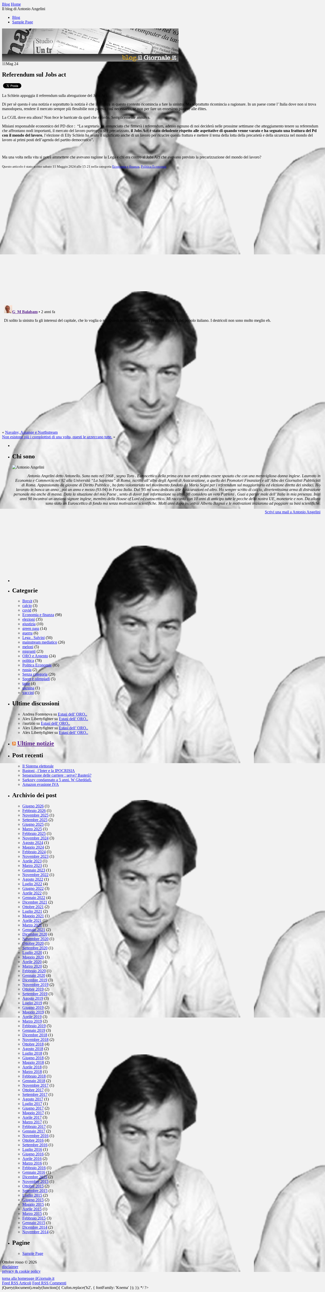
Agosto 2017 (32, 1099)
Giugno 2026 (33, 806)
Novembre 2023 (35, 856)
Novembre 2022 (35, 875)
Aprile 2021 (32, 920)
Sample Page (22, 22)
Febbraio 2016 (34, 1168)
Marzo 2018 (32, 1071)
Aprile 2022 (32, 893)
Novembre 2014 (35, 1232)
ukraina (28, 688)
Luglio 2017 (32, 1103)
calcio (27, 605)
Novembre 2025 (35, 815)
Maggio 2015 (33, 1204)
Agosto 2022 (32, 879)
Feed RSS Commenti (49, 1283)
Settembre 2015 (34, 1190)
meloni (27, 647)
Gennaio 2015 (33, 1223)
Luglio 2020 (32, 952)
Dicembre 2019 (34, 980)
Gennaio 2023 (33, 870)
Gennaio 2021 (33, 929)
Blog (16, 17)
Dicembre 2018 (34, 1035)
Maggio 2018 (33, 1062)
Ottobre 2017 (33, 1090)
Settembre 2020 (34, 948)
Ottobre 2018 (33, 1044)
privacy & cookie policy (21, 1271)
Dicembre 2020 (34, 934)
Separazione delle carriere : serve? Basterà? (56, 775)
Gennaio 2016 (33, 1172)
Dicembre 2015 (34, 1177)
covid (26, 610)
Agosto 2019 (32, 998)
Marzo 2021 (32, 925)
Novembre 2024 (35, 838)
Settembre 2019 (34, 994)
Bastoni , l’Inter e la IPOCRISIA (48, 770)
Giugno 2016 (33, 1154)
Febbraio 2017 (34, 1126)
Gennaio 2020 (33, 975)
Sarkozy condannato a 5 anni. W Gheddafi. (57, 780)
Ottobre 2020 (33, 943)
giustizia (29, 624)
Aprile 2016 (32, 1158)
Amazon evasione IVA (40, 784)
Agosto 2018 (32, 1049)
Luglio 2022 (32, 884)
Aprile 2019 (32, 1016)
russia (26, 669)
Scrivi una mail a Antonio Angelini (292, 512)
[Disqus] (162, 236)
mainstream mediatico (39, 642)
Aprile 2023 (32, 861)
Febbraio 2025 (34, 833)
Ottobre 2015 (33, 1186)
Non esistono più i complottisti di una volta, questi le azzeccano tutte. (57, 437)
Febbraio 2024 (34, 852)
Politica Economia (153, 166)
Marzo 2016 (32, 1163)
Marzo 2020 (32, 966)
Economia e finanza (125, 166)
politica (28, 660)
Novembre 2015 (35, 1181)
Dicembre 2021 (34, 902)
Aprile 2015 (32, 1209)
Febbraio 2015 (34, 1218)
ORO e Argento (35, 656)
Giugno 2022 (33, 888)
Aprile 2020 (32, 962)
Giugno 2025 (33, 824)
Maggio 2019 (33, 1012)
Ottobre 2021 (33, 907)
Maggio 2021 (33, 916)
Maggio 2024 (33, 847)
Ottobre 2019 (33, 989)
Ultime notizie (35, 743)
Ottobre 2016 (33, 1140)
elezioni (28, 619)
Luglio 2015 (32, 1195)
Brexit (27, 601)
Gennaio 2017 (33, 1131)
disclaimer (10, 1267)
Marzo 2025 (32, 829)
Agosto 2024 (32, 842)
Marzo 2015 (32, 1213)
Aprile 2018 (32, 1067)
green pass (30, 628)
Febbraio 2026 (34, 810)
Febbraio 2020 (34, 971)
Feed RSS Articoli (16, 1283)
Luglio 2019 (32, 1003)
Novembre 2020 (35, 939)
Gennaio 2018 (33, 1081)
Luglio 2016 (32, 1149)
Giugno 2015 (33, 1200)
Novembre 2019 (35, 984)
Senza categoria (34, 674)
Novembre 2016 (35, 1136)
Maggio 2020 (33, 957)
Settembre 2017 (34, 1094)
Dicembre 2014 (34, 1227)
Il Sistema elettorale (38, 766)
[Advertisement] (50, 550)
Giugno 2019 (33, 1007)
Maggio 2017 (33, 1113)
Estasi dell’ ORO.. (72, 714)
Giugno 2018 (33, 1058)
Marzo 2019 (32, 1021)
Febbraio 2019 (34, 1026)
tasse (26, 683)
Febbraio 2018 (34, 1076)
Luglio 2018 (32, 1053)
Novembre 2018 (35, 1039)
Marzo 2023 (32, 865)
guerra (27, 633)
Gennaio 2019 (33, 1030)
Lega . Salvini (33, 637)
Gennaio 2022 (33, 897)
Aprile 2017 (32, 1117)
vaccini (28, 692)
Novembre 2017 (35, 1085)
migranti (29, 651)
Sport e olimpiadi (36, 679)
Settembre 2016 (34, 1145)
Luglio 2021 (32, 911)
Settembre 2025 (34, 820)
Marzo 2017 (32, 1122)
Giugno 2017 (33, 1108)
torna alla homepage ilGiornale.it (28, 1278)
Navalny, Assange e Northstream (31, 432)
